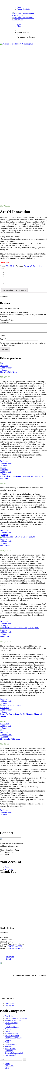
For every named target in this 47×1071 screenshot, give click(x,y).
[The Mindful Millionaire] (2, 730)
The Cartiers (5, 545)
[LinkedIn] (5, 279)
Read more (4, 366)
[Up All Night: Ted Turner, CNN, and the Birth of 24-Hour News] (3, 468)
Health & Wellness (12, 1036)
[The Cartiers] (18, 537)
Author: (3, 266)
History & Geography (13, 1038)
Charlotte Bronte (11, 1023)
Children (8, 1025)
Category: (19, 266)
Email (3, 339)
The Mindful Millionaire (10, 739)
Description (8, 290)
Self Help (8, 1046)
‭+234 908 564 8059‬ (14, 946)
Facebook (10, 1003)
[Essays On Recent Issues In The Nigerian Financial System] (10, 705)
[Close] (0, 994)
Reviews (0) (21, 290)
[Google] (5, 277)
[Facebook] (5, 272)
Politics (7, 1042)
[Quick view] (0, 370)
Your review (5, 322)
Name (3, 335)
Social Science (10, 1049)
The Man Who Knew (8, 372)
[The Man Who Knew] (1, 363)
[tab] (8, 290)
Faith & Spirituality (12, 1027)
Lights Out (4, 636)
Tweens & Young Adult (14, 1053)
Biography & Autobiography (16, 1018)
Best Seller (9, 1016)
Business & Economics (32, 266)
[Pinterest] (5, 283)
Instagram (10, 957)
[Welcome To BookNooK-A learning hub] (23, 15)
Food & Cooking (11, 1033)
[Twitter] (5, 274)
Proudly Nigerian (11, 1044)
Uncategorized (10, 1055)
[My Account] (17, 40)
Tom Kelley (10, 266)
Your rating (5, 320)
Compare (4, 370)
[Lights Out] (19, 628)
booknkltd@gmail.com (14, 948)
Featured (8, 1029)
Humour (8, 1040)
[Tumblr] (5, 281)
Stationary (9, 1051)
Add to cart (4, 708)
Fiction (7, 1031)
